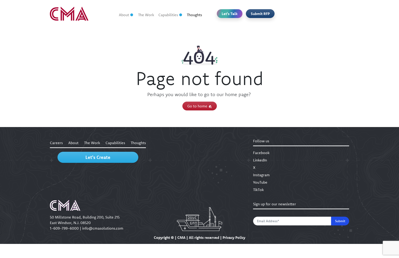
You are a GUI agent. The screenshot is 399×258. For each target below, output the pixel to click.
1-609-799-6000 (64, 228)
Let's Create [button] (97, 157)
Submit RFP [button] (260, 13)
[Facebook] (284, 13)
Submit (340, 221)
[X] (307, 13)
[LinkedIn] (295, 13)
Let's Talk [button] (230, 13)
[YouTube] (331, 13)
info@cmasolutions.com (102, 228)
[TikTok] (343, 13)
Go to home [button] (197, 106)
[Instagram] (319, 13)
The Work (146, 14)
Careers (56, 142)
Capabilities (168, 14)
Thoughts (194, 14)
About (124, 14)
